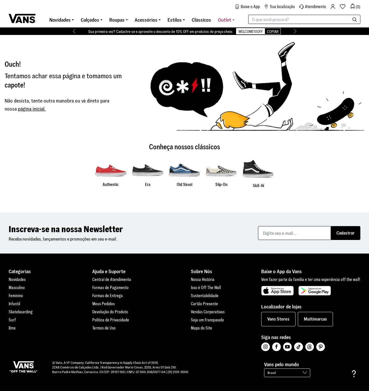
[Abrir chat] (354, 374)
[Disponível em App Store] (277, 291)
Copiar (272, 31)
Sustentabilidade (205, 295)
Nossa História (202, 279)
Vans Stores (278, 319)
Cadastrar (345, 233)
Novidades (17, 279)
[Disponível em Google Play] (314, 291)
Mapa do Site (201, 328)
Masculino (17, 287)
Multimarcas (315, 319)
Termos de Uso (104, 328)
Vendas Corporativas (208, 311)
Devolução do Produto (110, 311)
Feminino (16, 295)
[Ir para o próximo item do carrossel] (295, 31)
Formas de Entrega (107, 295)
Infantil (14, 303)
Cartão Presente (204, 303)
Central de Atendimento (111, 279)
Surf (12, 320)
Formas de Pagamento (110, 287)
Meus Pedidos (103, 303)
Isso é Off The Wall (206, 287)
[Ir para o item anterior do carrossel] (74, 31)
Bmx (12, 328)
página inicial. (32, 108)
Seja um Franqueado (207, 320)
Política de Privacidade (110, 320)
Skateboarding (21, 311)
